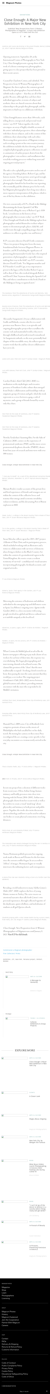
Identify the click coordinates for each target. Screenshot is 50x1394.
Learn (4, 1293)
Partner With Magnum (11, 1323)
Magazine (6, 1287)
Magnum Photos (8, 1312)
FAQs (4, 1341)
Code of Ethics (8, 1377)
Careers (5, 1325)
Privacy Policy (7, 1368)
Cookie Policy (7, 1371)
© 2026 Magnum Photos (9, 1386)
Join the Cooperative (10, 1320)
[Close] (47, 1391)
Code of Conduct (9, 1363)
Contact (5, 1339)
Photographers (8, 1296)
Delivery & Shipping (10, 1344)
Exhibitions (25, 15)
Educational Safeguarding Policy (15, 1374)
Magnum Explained (10, 1317)
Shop (4, 1290)
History (5, 1314)
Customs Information (10, 1350)
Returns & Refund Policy (12, 1347)
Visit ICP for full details (17, 934)
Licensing (6, 1298)
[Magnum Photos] (13, 3)
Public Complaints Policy (12, 1366)
